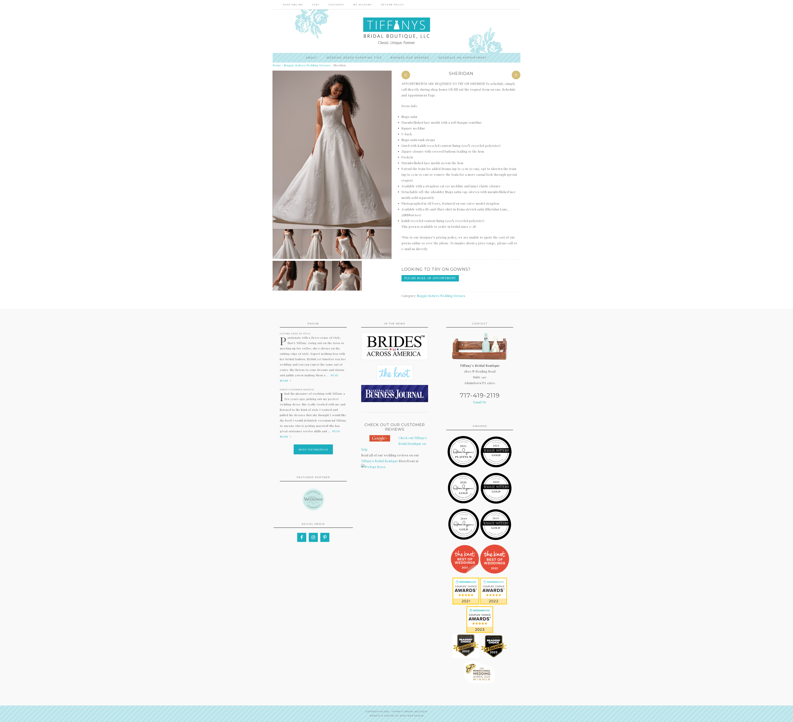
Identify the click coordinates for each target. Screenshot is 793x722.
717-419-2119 (480, 395)
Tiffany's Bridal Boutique (379, 461)
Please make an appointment (430, 278)
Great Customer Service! (297, 389)
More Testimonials (313, 449)
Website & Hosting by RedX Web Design (397, 715)
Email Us (479, 402)
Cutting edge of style (295, 333)
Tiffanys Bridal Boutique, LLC (396, 31)
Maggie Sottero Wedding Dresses (307, 65)
